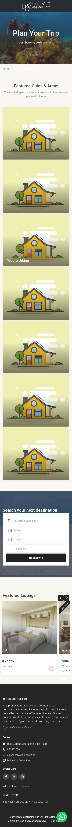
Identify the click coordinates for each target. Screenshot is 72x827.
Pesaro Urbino (18, 261)
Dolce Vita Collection (18, 760)
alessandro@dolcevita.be (21, 755)
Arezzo (12, 666)
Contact (55, 820)
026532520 (13, 749)
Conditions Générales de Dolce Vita (27, 820)
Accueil (6, 69)
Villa (10, 670)
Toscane (21, 666)
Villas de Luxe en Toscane (17, 786)
